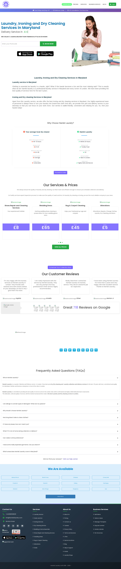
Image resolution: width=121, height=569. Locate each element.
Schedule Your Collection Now (60, 259)
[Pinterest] (17, 517)
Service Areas (10, 513)
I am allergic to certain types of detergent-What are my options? (24, 395)
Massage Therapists (100, 513)
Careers (66, 517)
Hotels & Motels (99, 521)
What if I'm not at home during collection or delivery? (20, 423)
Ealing (75, 475)
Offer (65, 528)
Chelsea (75, 469)
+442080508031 (11, 506)
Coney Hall (106, 469)
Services (84, 4)
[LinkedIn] (13, 517)
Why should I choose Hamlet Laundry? (15, 402)
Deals (35, 539)
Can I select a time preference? (13, 429)
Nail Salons (98, 506)
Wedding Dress (38, 528)
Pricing (75, 4)
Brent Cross (45, 469)
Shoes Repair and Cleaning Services (44, 524)
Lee (106, 480)
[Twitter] (8, 517)
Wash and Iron (38, 509)
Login (113, 4)
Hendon (15, 480)
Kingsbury (75, 480)
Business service (94, 4)
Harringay (105, 475)
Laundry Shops (68, 547)
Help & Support (68, 539)
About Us (66, 506)
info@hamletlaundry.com (14, 509)
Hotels (66, 543)
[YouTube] (22, 517)
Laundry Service (38, 506)
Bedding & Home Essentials (42, 521)
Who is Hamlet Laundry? (10, 369)
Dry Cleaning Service (40, 517)
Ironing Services (38, 513)
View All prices (61, 238)
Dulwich (45, 475)
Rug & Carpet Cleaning (40, 532)
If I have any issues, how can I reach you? (16, 416)
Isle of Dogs (45, 480)
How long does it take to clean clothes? (15, 409)
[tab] (60, 369)
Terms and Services (70, 524)
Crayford (15, 475)
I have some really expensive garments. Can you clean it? (21, 436)
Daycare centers (99, 517)
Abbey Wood (15, 469)
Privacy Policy (68, 521)
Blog (104, 4)
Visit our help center (70, 451)
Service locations (69, 532)
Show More (61, 488)
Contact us (67, 513)
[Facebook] (4, 517)
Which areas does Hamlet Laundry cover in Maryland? (20, 443)
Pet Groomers (99, 524)
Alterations (37, 535)
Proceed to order (60, 164)
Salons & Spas (99, 509)
